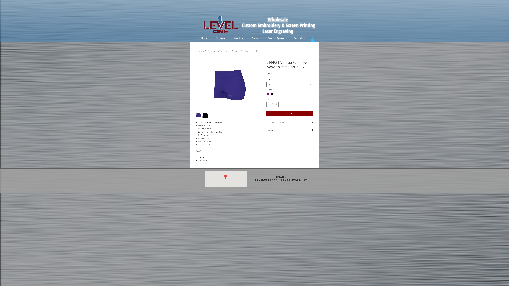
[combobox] (289, 84)
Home (198, 51)
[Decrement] (268, 104)
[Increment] (276, 104)
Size (268, 79)
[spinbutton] (272, 104)
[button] (220, 38)
